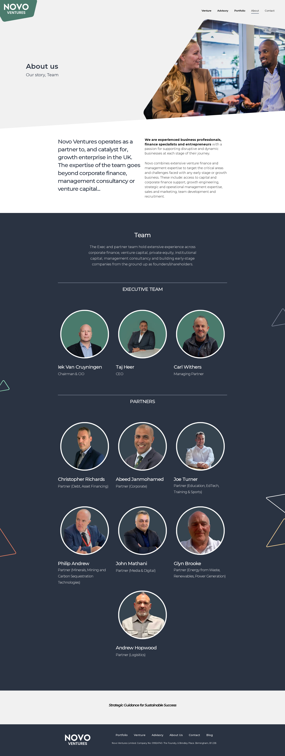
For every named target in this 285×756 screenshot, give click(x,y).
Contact (270, 10)
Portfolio (239, 10)
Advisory (222, 10)
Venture (206, 10)
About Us (176, 735)
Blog (209, 735)
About (255, 10)
